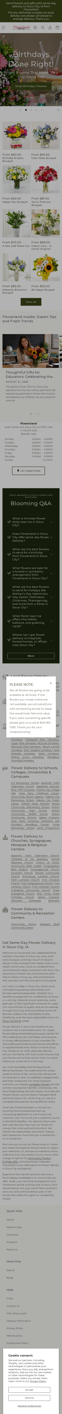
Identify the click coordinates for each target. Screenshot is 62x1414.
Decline (29, 1397)
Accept (29, 1389)
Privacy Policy (38, 1381)
